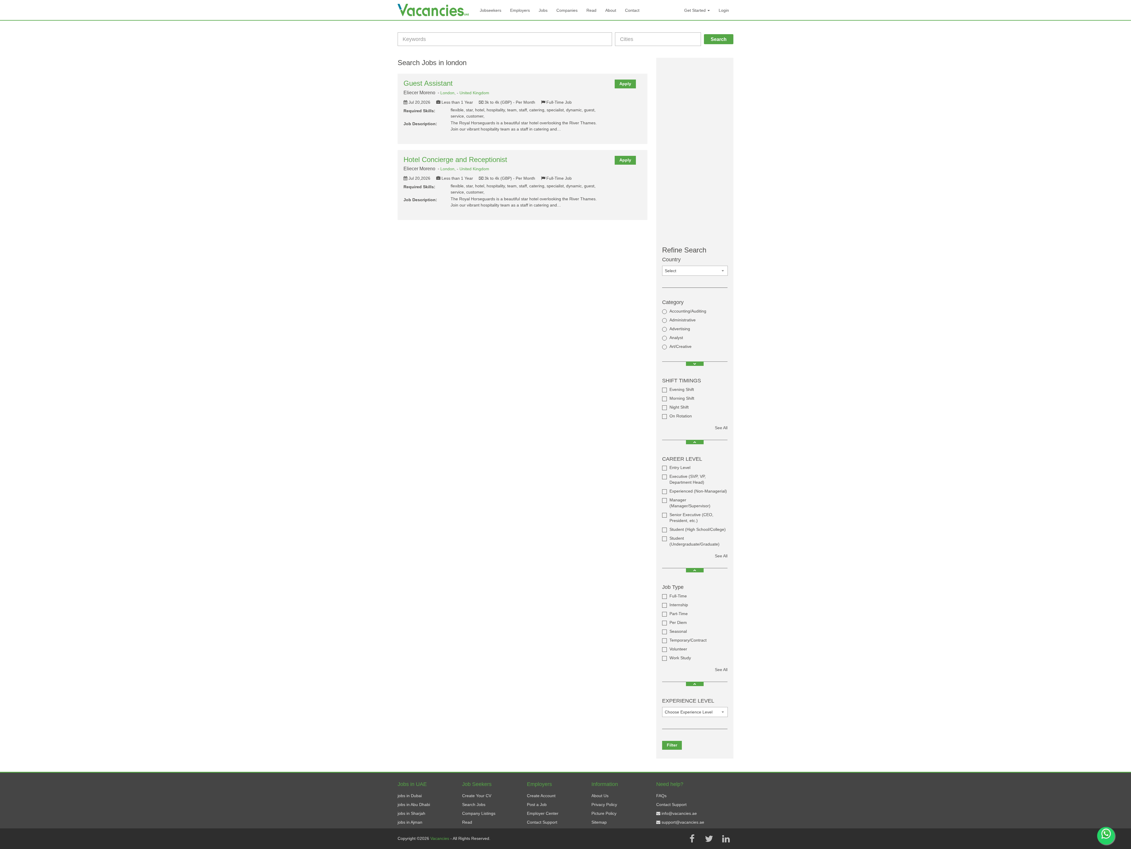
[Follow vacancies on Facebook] (691, 838)
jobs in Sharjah (411, 813)
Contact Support (542, 822)
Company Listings (478, 813)
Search (719, 39)
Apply (625, 83)
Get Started (695, 10)
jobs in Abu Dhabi (414, 804)
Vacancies (440, 838)
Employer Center (542, 813)
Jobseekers (490, 10)
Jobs (543, 10)
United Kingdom (474, 92)
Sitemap (599, 822)
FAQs (661, 795)
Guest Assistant (428, 83)
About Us (600, 795)
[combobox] (695, 271)
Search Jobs (473, 804)
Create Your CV (476, 795)
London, (448, 92)
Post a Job (537, 804)
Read (591, 10)
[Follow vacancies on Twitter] (709, 838)
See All (721, 427)
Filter (672, 745)
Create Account (541, 795)
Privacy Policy (604, 804)
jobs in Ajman (410, 822)
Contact (632, 10)
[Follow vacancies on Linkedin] (726, 838)
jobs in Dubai (410, 795)
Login (724, 10)
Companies (567, 10)
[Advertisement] (695, 152)
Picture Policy (603, 813)
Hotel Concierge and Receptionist (455, 159)
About (610, 10)
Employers (520, 10)
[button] (695, 363)
